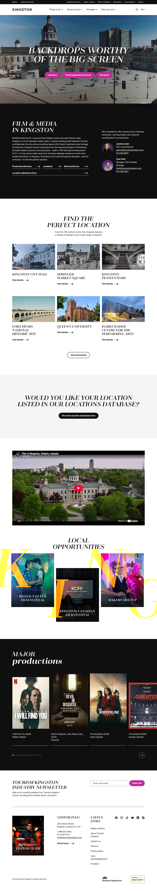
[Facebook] (116, 817)
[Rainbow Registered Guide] (112, 879)
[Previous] (134, 755)
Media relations (27, 2)
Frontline (95, 864)
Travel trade (88, 2)
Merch (14, 2)
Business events (73, 2)
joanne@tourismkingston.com (130, 150)
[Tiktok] (127, 817)
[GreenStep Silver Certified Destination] (137, 879)
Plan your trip (107, 9)
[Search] (137, 9)
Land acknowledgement (99, 857)
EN (142, 9)
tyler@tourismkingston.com (128, 168)
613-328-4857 (122, 171)
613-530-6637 (122, 153)
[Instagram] (121, 817)
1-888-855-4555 (64, 831)
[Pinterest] (143, 817)
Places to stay (73, 9)
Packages (90, 9)
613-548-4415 (63, 834)
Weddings (117, 2)
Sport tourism (103, 2)
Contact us (96, 841)
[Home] (22, 9)
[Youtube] (132, 817)
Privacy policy (97, 851)
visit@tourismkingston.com (69, 837)
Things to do (55, 9)
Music (140, 2)
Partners (94, 846)
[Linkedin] (137, 817)
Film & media (129, 2)
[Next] (142, 755)
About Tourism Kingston (97, 835)
